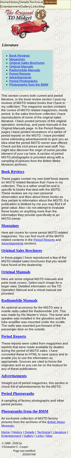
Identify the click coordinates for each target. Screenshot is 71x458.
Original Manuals (21, 66)
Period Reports (20, 73)
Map (42, 6)
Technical (36, 2)
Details (24, 2)
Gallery (25, 6)
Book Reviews (19, 55)
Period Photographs (23, 81)
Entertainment (10, 6)
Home (4, 2)
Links (34, 6)
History (14, 2)
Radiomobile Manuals (24, 70)
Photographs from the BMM (28, 84)
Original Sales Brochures (27, 63)
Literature (50, 2)
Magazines (17, 59)
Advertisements (20, 77)
